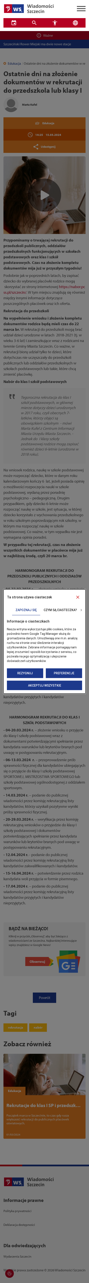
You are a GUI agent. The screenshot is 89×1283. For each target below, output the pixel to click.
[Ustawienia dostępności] (54, 23)
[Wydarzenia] (13, 23)
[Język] (75, 23)
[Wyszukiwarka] (34, 23)
